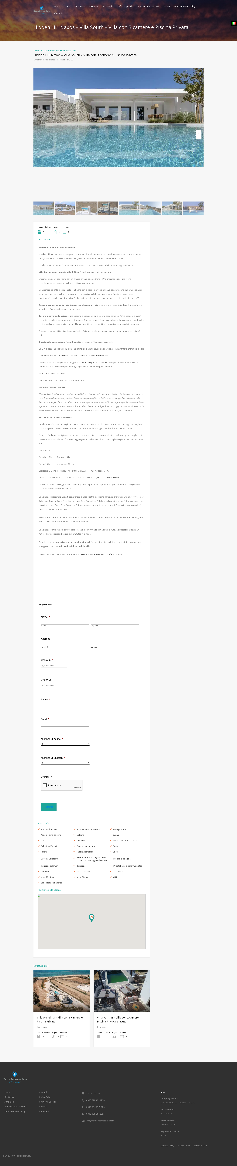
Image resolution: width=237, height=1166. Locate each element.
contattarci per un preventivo (94, 362)
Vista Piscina (82, 877)
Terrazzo (81, 865)
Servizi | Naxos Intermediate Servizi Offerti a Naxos (97, 554)
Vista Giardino (83, 871)
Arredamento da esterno (88, 829)
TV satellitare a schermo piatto (127, 865)
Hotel (67, 6)
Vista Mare (118, 871)
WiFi (115, 877)
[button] (94, 922)
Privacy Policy (183, 1145)
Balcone (80, 834)
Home (57, 6)
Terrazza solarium (49, 865)
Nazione (93, 648)
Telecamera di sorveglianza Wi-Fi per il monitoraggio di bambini (92, 859)
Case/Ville (94, 6)
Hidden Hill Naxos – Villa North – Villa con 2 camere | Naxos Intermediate (73, 355)
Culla (43, 840)
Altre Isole (108, 6)
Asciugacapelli (119, 829)
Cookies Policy (167, 1145)
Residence (80, 6)
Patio (115, 846)
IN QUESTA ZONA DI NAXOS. (106, 477)
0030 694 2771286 (95, 1107)
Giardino (81, 840)
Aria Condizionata (49, 829)
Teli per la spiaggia (122, 858)
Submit (49, 806)
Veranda (45, 871)
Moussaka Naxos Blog (184, 6)
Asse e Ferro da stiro (51, 834)
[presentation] (62, 785)
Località (44, 647)
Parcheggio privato (86, 846)
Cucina (116, 834)
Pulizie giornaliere (85, 851)
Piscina (44, 851)
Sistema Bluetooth (49, 858)
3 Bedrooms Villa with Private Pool (59, 50)
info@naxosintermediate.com (100, 1120)
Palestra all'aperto (49, 846)
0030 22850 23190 (95, 1100)
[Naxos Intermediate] (41, 12)
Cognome (95, 626)
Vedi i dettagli (61, 1003)
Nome (43, 626)
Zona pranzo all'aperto (51, 882)
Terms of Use (200, 1145)
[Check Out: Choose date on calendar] (69, 685)
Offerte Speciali (125, 6)
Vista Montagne (48, 877)
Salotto (116, 851)
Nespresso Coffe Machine (125, 840)
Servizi (166, 6)
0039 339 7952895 (95, 1113)
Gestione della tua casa (148, 6)
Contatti (58, 13)
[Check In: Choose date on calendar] (69, 665)
